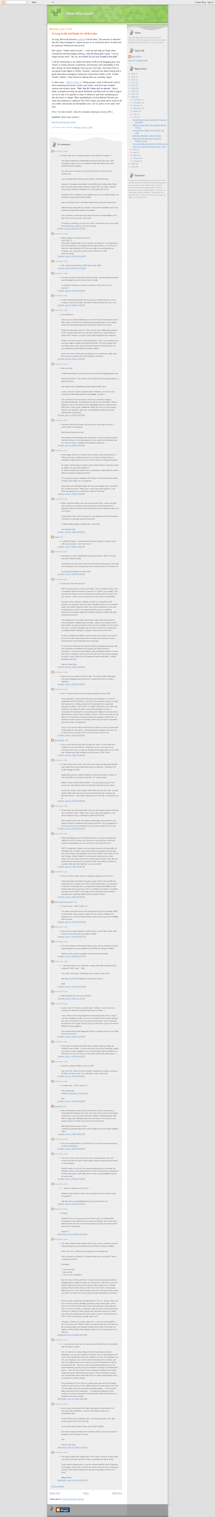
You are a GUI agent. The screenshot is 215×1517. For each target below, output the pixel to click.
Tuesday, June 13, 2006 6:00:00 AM (71, 574)
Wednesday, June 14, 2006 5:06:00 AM (72, 1335)
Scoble (73, 122)
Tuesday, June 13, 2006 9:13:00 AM (71, 866)
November (137, 103)
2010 (133, 85)
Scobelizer (81, 39)
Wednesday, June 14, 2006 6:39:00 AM (72, 1399)
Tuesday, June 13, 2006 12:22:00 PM (71, 956)
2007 (133, 94)
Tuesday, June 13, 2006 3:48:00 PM (71, 1056)
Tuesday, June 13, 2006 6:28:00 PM (71, 1134)
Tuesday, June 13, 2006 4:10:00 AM (71, 532)
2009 (133, 88)
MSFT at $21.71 (74, 82)
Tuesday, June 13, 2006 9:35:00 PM (71, 1204)
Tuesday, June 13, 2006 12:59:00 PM (71, 986)
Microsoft (66, 122)
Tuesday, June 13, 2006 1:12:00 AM (71, 305)
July (135, 114)
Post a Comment (57, 1486)
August (136, 111)
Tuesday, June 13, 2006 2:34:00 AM (71, 494)
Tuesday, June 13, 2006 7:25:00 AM (71, 667)
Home (86, 1493)
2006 (133, 97)
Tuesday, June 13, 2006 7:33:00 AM (71, 684)
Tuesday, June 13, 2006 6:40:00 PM (71, 1149)
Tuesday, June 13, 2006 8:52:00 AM (71, 828)
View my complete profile (137, 60)
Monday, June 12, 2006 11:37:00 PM (71, 228)
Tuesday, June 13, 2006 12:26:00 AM (71, 256)
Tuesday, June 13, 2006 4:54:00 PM (71, 1101)
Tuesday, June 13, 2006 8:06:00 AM (71, 735)
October (136, 105)
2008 (133, 91)
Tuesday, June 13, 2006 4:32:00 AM (71, 546)
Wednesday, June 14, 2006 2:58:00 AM (72, 1234)
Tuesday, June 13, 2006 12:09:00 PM (71, 922)
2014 (133, 74)
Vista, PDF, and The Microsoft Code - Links (149, 147)
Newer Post (55, 1493)
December (137, 100)
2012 (133, 80)
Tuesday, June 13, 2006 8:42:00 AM (71, 801)
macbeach (58, 1106)
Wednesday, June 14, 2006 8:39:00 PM (72, 1480)
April (135, 152)
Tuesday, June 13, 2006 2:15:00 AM (71, 445)
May (135, 149)
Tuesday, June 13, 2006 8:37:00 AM (71, 755)
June (135, 117)
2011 (133, 82)
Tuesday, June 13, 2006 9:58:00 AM (71, 897)
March (136, 155)
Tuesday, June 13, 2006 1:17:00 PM (71, 998)
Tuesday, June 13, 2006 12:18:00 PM (71, 936)
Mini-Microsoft (79, 13)
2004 (133, 167)
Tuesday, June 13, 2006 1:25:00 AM (71, 359)
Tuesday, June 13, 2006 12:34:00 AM (71, 268)
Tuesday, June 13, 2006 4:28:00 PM (71, 1076)
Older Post (117, 1493)
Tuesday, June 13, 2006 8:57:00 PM (71, 1179)
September (137, 108)
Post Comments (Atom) (73, 1499)
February (137, 158)
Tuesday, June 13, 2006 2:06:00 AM (71, 415)
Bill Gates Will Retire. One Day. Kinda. (147, 136)
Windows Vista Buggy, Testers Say (74, 1093)
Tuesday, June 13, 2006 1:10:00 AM (71, 291)
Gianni (56, 537)
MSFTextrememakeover (63, 902)
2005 (133, 164)
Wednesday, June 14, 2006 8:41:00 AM (72, 1447)
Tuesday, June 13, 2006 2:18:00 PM (71, 1036)
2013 (133, 77)
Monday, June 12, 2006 (83, 127)
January (136, 161)
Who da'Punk (59, 740)
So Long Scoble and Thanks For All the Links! (75, 33)
